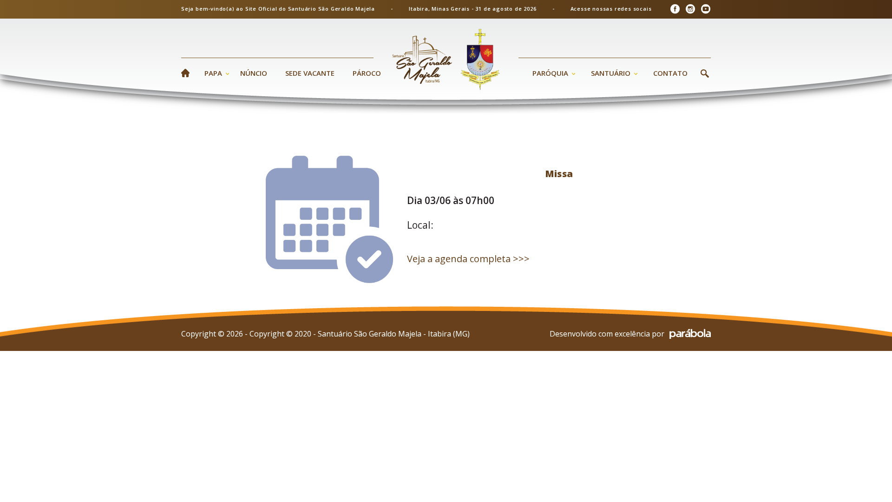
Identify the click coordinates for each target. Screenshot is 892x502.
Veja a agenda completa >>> (468, 258)
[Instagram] (690, 9)
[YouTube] (705, 9)
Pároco (367, 73)
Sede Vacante (309, 73)
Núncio (253, 73)
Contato (670, 73)
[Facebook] (674, 9)
